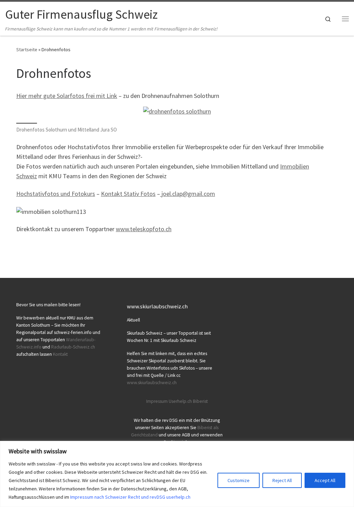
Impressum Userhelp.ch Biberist (177, 401)
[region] (177, 474)
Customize (238, 480)
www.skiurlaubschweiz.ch (152, 383)
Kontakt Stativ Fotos (128, 194)
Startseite (26, 49)
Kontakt (60, 354)
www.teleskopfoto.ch (143, 229)
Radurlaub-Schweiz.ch (73, 347)
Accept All (325, 480)
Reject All (282, 480)
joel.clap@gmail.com (187, 194)
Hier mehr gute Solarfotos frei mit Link (66, 96)
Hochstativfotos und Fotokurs (55, 194)
